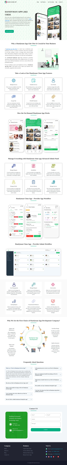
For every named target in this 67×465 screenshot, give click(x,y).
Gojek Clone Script (27, 448)
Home (5, 448)
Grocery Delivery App (28, 450)
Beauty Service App (27, 454)
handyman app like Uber (11, 49)
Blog (5, 452)
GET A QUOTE (9, 31)
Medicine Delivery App (28, 452)
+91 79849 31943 (55, 451)
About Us (6, 450)
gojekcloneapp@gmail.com (57, 448)
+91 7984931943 (56, 454)
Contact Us (6, 454)
